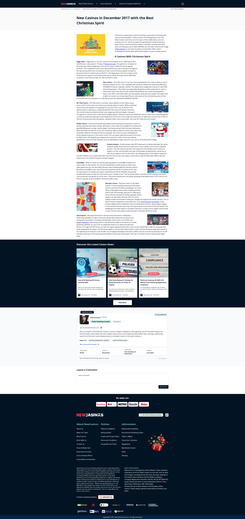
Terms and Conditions (109, 440)
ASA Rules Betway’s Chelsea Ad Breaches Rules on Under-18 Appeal (121, 282)
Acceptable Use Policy (109, 444)
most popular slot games (150, 202)
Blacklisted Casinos (129, 448)
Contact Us (81, 444)
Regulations (126, 444)
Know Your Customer (129, 440)
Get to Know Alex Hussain (88, 344)
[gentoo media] (82, 511)
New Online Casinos (86, 4)
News (124, 452)
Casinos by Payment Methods (130, 4)
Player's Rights (127, 436)
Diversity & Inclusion (84, 452)
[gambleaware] (116, 505)
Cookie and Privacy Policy (110, 436)
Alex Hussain (84, 295)
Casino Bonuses (106, 4)
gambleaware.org (108, 483)
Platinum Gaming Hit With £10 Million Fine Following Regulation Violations (153, 282)
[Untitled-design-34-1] (128, 505)
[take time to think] (141, 505)
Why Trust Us (81, 436)
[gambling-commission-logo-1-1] (153, 505)
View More (123, 303)
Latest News (77, 9)
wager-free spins (83, 222)
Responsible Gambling (130, 429)
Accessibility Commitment (86, 459)
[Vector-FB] (166, 415)
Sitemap (125, 456)
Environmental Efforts (84, 456)
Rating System (106, 433)
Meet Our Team (82, 433)
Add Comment (163, 387)
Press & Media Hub (83, 448)
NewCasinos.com (65, 9)
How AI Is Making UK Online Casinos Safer (89, 281)
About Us (80, 429)
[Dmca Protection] (82, 505)
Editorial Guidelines (108, 429)
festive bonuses (110, 64)
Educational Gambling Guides (132, 433)
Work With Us (82, 440)
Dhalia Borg (94, 358)
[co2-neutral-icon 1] (104, 505)
